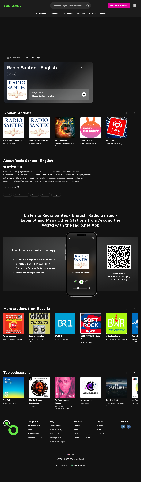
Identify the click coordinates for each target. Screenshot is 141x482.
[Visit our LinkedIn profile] (123, 426)
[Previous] (126, 112)
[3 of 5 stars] (11, 167)
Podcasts (54, 14)
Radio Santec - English (43, 96)
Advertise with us (34, 434)
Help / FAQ (78, 434)
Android (100, 434)
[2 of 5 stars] (8, 167)
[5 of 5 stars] (18, 167)
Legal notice (55, 434)
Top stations (40, 14)
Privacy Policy (56, 430)
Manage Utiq (55, 438)
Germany (45, 195)
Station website (9, 187)
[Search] (87, 5)
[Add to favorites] (80, 67)
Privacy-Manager (57, 442)
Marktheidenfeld (21, 195)
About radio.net (33, 426)
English (7, 195)
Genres (92, 14)
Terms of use (55, 426)
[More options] (87, 67)
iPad (99, 430)
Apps (76, 430)
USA (72, 455)
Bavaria (34, 195)
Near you (81, 14)
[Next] (134, 112)
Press (29, 430)
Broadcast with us (34, 438)
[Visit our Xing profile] (129, 426)
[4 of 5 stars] (14, 167)
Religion (11, 74)
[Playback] (84, 94)
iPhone (100, 426)
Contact (77, 426)
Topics (103, 14)
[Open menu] (135, 5)
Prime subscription (82, 438)
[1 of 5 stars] (4, 167)
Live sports (68, 14)
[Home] (8, 58)
